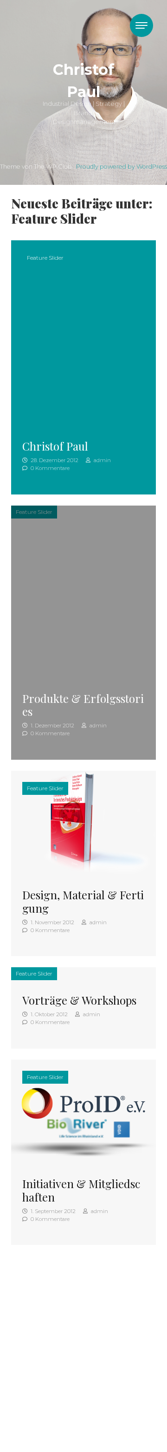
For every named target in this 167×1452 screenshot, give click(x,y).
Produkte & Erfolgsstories (83, 705)
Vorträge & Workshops (79, 1000)
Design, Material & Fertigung (83, 901)
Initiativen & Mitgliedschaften (81, 1190)
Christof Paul (55, 446)
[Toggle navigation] (141, 25)
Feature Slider (45, 257)
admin (101, 460)
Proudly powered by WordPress (121, 166)
